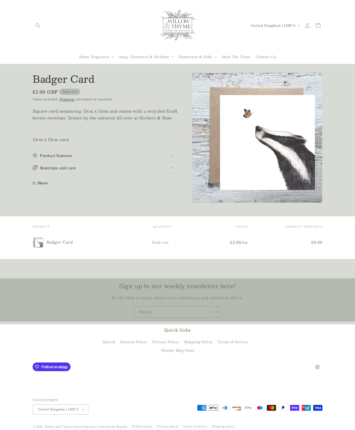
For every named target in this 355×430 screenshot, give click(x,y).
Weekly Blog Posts (177, 350)
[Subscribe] (215, 312)
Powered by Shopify (113, 426)
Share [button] (42, 183)
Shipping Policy (198, 342)
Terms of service (195, 426)
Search (109, 342)
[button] (38, 25)
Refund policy (142, 426)
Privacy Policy (165, 342)
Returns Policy (133, 342)
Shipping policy (223, 426)
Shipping (66, 99)
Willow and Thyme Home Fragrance (70, 426)
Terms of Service (233, 342)
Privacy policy (167, 426)
